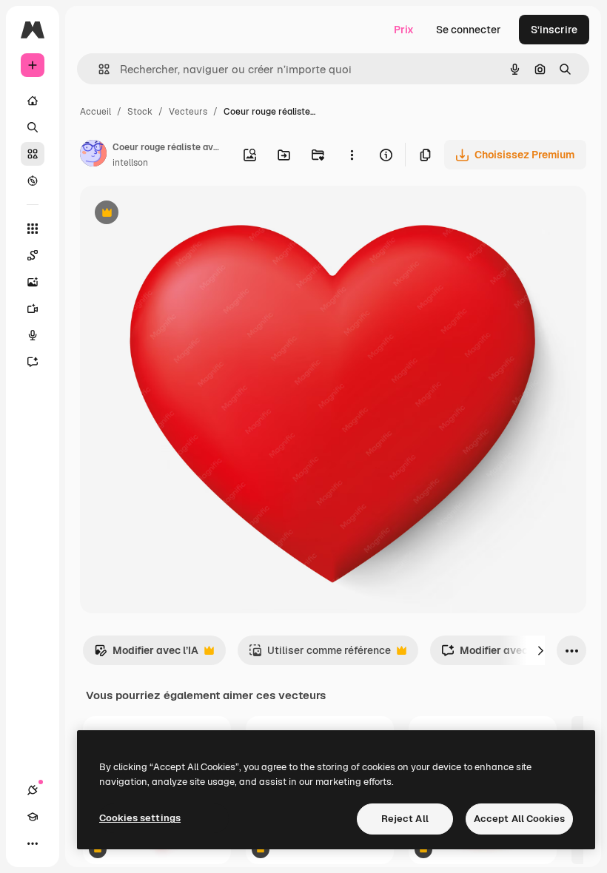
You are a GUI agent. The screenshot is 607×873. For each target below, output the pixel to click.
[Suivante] (540, 650)
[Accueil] (32, 100)
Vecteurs (188, 112)
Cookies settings (140, 818)
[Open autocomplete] (98, 69)
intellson (130, 163)
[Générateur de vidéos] (32, 308)
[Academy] (32, 817)
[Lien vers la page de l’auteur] (93, 155)
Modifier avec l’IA (146, 654)
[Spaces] (32, 255)
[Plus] (32, 843)
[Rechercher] (32, 127)
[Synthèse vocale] (32, 335)
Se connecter (468, 29)
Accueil (95, 112)
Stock (139, 112)
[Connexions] (32, 790)
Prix (404, 29)
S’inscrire (554, 29)
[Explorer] (32, 180)
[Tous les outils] (32, 228)
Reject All (405, 818)
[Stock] (32, 154)
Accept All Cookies (519, 818)
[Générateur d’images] (32, 282)
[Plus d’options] (351, 154)
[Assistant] (32, 362)
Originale (177, 214)
